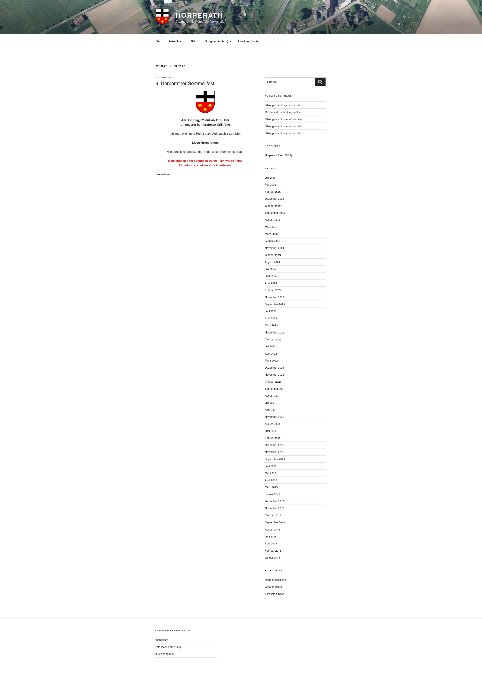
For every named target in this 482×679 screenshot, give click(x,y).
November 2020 (274, 417)
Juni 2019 (271, 466)
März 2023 (271, 325)
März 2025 (271, 234)
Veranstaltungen (274, 594)
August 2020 (272, 424)
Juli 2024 (270, 269)
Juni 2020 (271, 431)
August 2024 (272, 262)
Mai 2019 (270, 473)
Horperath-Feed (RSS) (278, 155)
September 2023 (275, 304)
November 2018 (274, 508)
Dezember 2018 (274, 501)
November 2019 (274, 452)
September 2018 (275, 522)
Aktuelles (175, 41)
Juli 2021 (270, 402)
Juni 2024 (271, 276)
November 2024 (274, 248)
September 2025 (275, 213)
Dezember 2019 (274, 445)
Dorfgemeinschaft (275, 580)
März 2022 (271, 360)
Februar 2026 (273, 191)
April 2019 (271, 480)
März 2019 (271, 487)
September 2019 (275, 459)
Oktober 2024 (273, 255)
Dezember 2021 (274, 367)
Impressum (161, 640)
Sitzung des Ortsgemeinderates (284, 105)
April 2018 (271, 543)
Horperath (199, 15)
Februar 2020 (273, 438)
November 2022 (274, 332)
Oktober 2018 (273, 515)
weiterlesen (163, 174)
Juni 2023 (271, 311)
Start (159, 41)
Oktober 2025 (273, 206)
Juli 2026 (270, 177)
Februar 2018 (273, 550)
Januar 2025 (272, 241)
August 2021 (272, 395)
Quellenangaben (165, 654)
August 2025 (272, 220)
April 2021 (271, 410)
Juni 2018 (271, 536)
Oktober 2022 (273, 339)
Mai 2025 (270, 227)
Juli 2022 (270, 346)
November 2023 (274, 297)
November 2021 (274, 374)
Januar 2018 (272, 557)
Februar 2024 (273, 290)
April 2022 (271, 353)
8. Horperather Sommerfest (185, 82)
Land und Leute (248, 41)
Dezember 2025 (274, 198)
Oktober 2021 (273, 381)
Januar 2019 (272, 494)
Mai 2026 (270, 184)
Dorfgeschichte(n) (216, 41)
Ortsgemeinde (273, 586)
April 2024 (271, 283)
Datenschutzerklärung (168, 647)
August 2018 (272, 529)
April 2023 (271, 318)
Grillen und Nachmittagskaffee (283, 112)
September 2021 (275, 389)
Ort (193, 41)
